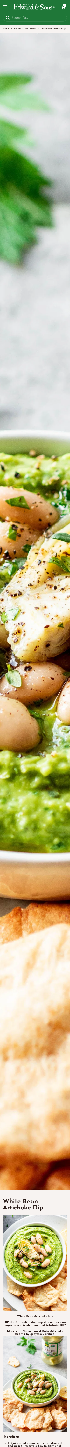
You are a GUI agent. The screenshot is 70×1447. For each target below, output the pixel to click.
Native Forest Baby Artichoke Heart (39, 1333)
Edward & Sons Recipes (25, 28)
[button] (63, 7)
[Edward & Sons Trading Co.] (34, 7)
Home (6, 28)
